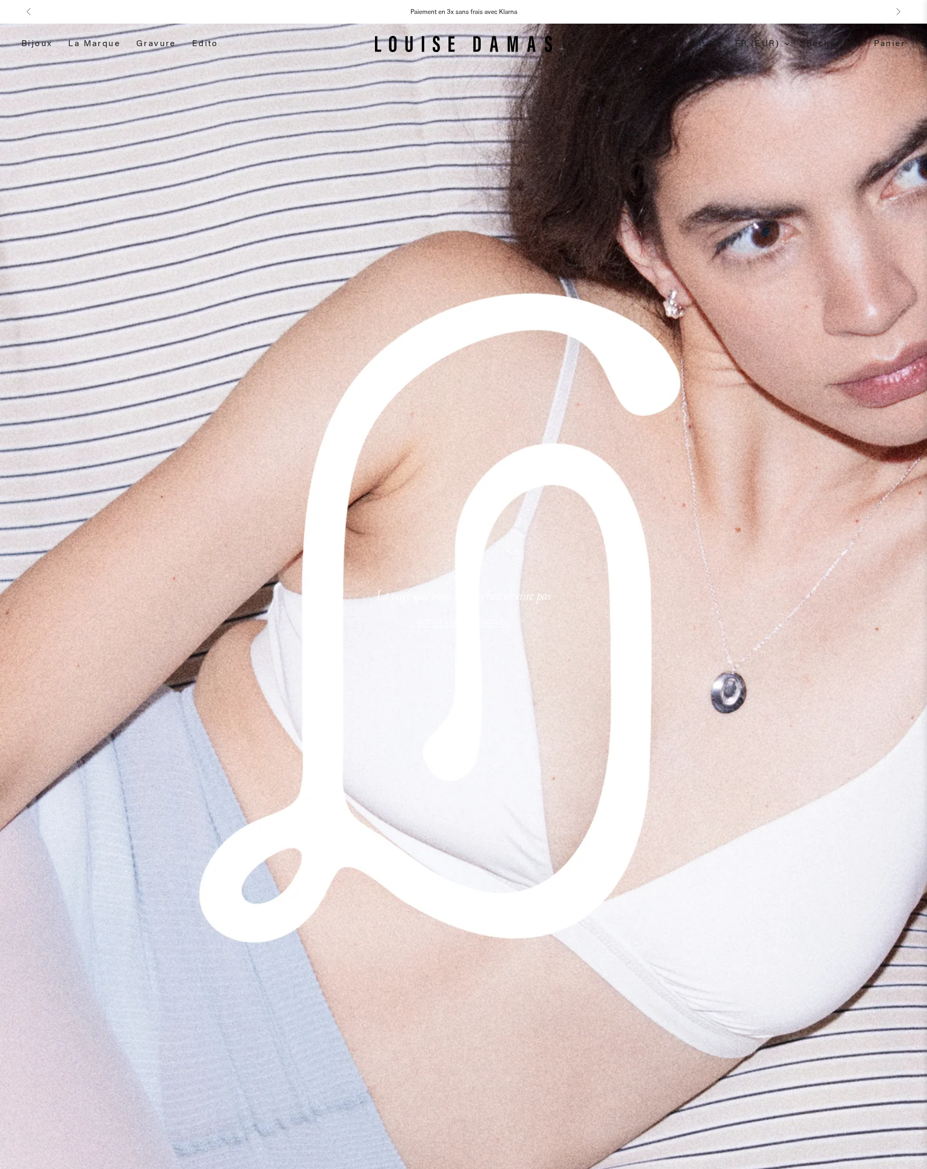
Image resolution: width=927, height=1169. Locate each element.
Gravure (156, 44)
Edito (205, 44)
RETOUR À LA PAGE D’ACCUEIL (463, 622)
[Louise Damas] (463, 44)
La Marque (94, 44)
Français (687, 44)
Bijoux (36, 44)
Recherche (832, 44)
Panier (890, 44)
